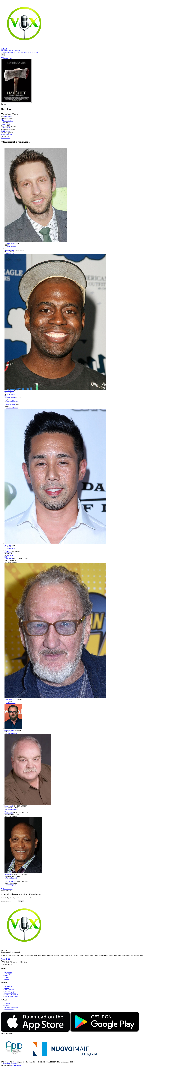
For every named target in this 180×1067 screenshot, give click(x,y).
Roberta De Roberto (12, 408)
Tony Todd (7, 874)
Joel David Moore (9, 243)
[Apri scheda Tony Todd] (23, 873)
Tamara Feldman (9, 250)
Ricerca (6, 979)
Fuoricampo (23, 52)
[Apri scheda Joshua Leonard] (13, 728)
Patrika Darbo (8, 813)
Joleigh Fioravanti (9, 404)
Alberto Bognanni (11, 733)
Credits (16, 1063)
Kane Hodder (8, 558)
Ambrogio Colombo (12, 809)
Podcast (6, 988)
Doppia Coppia (9, 989)
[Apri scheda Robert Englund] (55, 698)
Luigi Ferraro (10, 555)
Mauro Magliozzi (11, 885)
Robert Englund (9, 699)
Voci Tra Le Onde (9, 991)
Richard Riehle (8, 806)
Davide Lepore (10, 394)
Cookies (3, 1063)
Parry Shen (7, 545)
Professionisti (5, 52)
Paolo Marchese (10, 703)
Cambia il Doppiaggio (11, 994)
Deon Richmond (9, 391)
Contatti (35, 52)
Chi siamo (30, 52)
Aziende (17, 52)
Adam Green (8, 116)
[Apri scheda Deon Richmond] (55, 389)
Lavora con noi (9, 1009)
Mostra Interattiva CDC (11, 996)
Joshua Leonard (9, 730)
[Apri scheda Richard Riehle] (27, 804)
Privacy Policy (10, 1063)
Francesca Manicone (12, 401)
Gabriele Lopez (10, 548)
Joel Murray (8, 552)
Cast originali (8, 974)
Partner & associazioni (11, 1007)
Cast (10, 52)
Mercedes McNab (9, 397)
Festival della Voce (10, 993)
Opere (13, 52)
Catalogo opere (7, 58)
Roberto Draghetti (11, 878)
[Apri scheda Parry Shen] (55, 543)
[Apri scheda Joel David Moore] (35, 241)
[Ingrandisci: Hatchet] (16, 81)
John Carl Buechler (10, 881)
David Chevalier (11, 247)
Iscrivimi (21, 901)
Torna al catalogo (8, 889)
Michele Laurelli (16, 1065)
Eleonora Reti (10, 253)
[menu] (2, 54)
